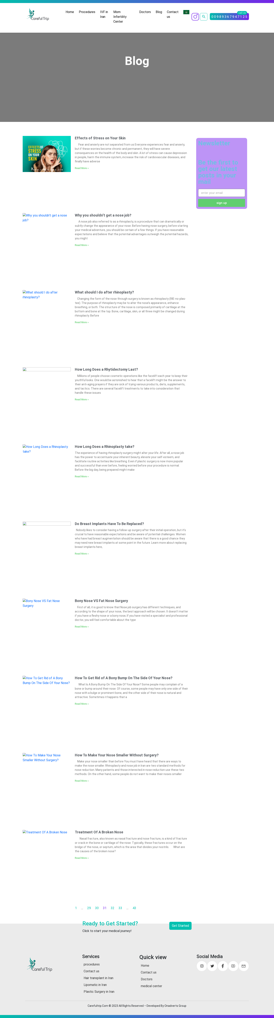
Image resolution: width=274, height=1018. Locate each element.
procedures (92, 964)
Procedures (87, 12)
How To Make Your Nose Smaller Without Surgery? (117, 755)
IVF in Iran (104, 14)
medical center (151, 986)
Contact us (173, 14)
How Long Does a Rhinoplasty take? (104, 446)
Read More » (82, 168)
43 (134, 908)
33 (120, 908)
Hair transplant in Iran (98, 978)
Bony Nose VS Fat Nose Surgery (101, 601)
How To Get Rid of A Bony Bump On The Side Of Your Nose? (124, 678)
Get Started (180, 926)
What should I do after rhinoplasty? (104, 292)
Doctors (145, 12)
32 (112, 908)
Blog (159, 12)
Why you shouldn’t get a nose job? (103, 215)
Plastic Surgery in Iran (99, 992)
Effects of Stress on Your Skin (100, 138)
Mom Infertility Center (120, 16)
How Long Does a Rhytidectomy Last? (106, 369)
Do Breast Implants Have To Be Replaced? (109, 524)
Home (70, 12)
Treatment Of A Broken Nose (99, 832)
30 (97, 908)
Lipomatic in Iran (95, 985)
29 (89, 908)
